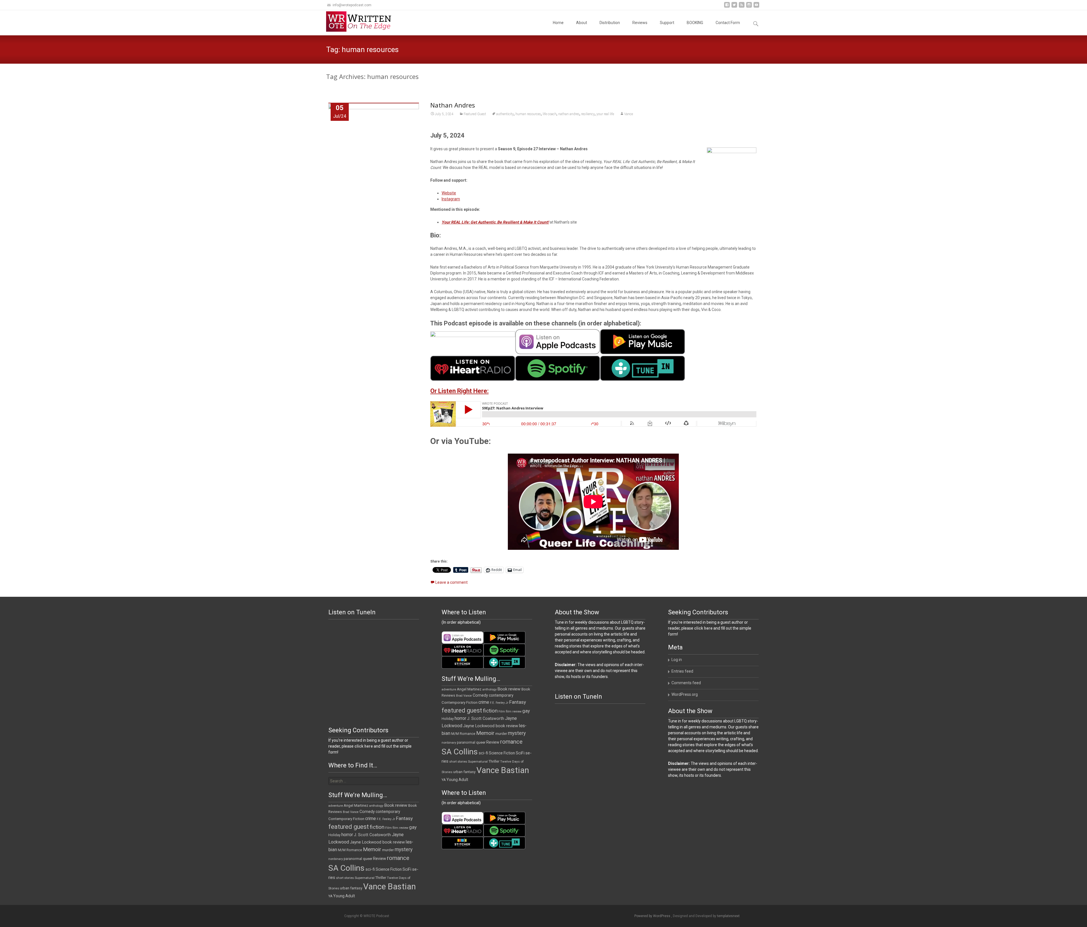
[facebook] (727, 7)
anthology (489, 689)
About (581, 22)
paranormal (466, 742)
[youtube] (756, 7)
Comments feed (686, 683)
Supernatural (478, 761)
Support (667, 22)
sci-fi (483, 753)
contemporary (501, 695)
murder (501, 733)
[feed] (741, 7)
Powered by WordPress (652, 916)
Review (492, 742)
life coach (550, 114)
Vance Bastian (502, 770)
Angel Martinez (469, 689)
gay (526, 711)
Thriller (494, 761)
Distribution (610, 22)
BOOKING (695, 22)
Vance (628, 114)
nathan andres (568, 114)
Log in (676, 659)
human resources (528, 114)
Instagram (451, 199)
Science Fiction (502, 753)
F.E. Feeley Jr (499, 703)
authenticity (505, 114)
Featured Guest (475, 114)
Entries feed (682, 671)
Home (558, 22)
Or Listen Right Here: (459, 390)
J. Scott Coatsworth (485, 718)
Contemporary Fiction (460, 702)
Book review (509, 689)
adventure (449, 689)
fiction (490, 710)
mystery (517, 733)
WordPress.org (684, 694)
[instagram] (749, 7)
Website (449, 193)
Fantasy (517, 702)
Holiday (448, 719)
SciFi (520, 753)
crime (483, 702)
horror (460, 718)
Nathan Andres (452, 105)
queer (480, 742)
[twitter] (734, 7)
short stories (458, 761)
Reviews (639, 22)
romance (511, 741)
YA (444, 780)
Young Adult (457, 779)
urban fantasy (464, 772)
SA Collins (460, 751)
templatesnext (728, 916)
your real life (605, 114)
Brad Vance (464, 696)
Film (501, 711)
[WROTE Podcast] (361, 21)
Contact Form (728, 22)
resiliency (588, 114)
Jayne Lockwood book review (490, 725)
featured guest (462, 710)
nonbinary (449, 742)
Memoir (485, 733)
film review (513, 711)
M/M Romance (463, 734)
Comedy (480, 695)
